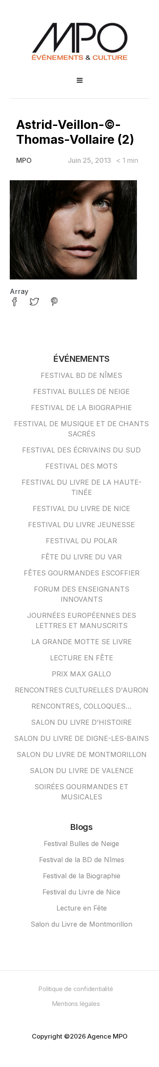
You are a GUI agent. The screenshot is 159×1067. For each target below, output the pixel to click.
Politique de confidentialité (75, 989)
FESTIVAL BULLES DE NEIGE (81, 391)
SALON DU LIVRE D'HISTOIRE (81, 722)
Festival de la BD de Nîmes (81, 859)
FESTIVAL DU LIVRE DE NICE (81, 508)
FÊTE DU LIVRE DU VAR (81, 557)
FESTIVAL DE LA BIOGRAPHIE (81, 407)
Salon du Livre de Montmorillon (81, 924)
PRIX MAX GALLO (81, 674)
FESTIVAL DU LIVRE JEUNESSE (81, 524)
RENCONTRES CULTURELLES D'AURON (81, 690)
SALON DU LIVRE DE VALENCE (82, 770)
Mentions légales (76, 1004)
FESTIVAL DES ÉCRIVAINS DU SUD (81, 450)
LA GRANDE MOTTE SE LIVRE (81, 641)
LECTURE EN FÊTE (81, 658)
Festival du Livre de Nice (81, 892)
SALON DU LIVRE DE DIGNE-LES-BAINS (81, 738)
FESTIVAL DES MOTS (81, 466)
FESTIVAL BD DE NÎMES (81, 375)
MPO (24, 160)
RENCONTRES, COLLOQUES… (81, 706)
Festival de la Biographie (81, 875)
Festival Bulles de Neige (81, 843)
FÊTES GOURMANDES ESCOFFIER (81, 573)
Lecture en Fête (81, 908)
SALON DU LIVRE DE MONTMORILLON (82, 754)
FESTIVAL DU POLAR (81, 540)
